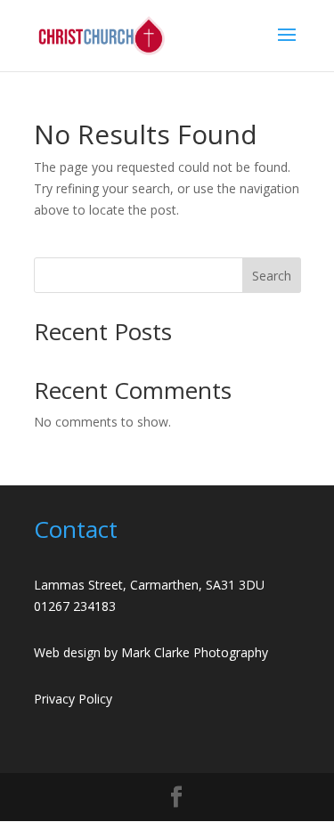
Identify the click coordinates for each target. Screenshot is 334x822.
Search (271, 275)
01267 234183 (75, 606)
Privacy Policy (73, 698)
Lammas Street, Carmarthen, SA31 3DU (149, 584)
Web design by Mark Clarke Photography (151, 652)
